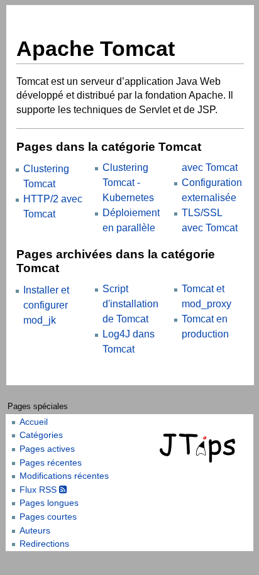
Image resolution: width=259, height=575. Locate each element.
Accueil (33, 422)
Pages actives (47, 449)
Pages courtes (48, 517)
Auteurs (34, 530)
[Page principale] (199, 448)
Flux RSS (39, 490)
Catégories (41, 435)
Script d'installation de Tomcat (130, 303)
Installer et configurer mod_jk (46, 305)
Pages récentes (50, 462)
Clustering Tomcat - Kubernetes (128, 182)
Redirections (44, 544)
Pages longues (49, 503)
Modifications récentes (64, 476)
